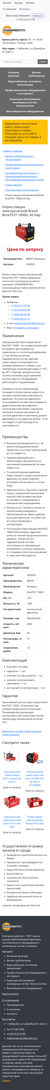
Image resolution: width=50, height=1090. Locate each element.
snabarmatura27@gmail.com (29, 323)
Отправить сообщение (26, 327)
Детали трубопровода (19, 960)
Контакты (24, 9)
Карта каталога (10, 993)
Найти (42, 61)
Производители (15, 1004)
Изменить (38, 15)
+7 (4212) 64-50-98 (20, 310)
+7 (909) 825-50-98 (20, 314)
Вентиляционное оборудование (24, 988)
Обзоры (30, 2)
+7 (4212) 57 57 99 (16, 1033)
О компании (9, 9)
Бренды (18, 2)
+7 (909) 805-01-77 (20, 318)
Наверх (6, 1080)
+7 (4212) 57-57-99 (25, 19)
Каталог (7, 2)
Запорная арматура (17, 956)
